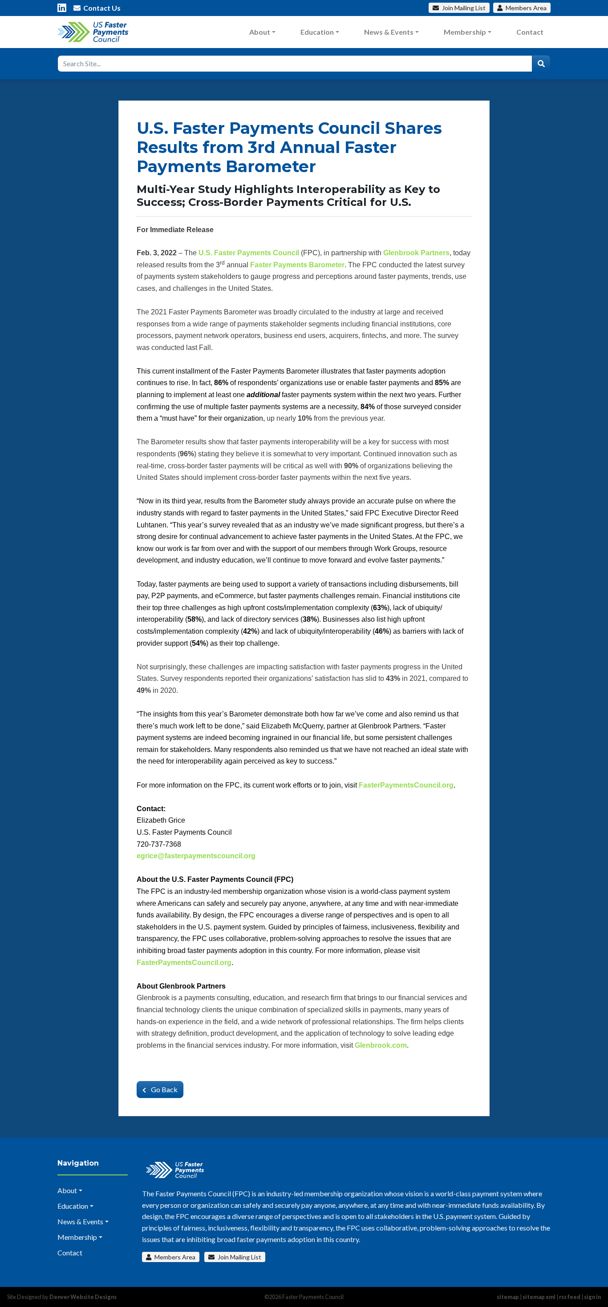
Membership (465, 32)
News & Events (388, 32)
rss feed (569, 1296)
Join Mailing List (238, 1257)
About (259, 32)
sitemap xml (539, 1296)
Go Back (164, 1089)
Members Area (174, 1257)
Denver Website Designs (83, 1296)
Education (317, 32)
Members (525, 8)
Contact (529, 32)
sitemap (508, 1296)
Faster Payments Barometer (297, 265)
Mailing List (464, 8)
